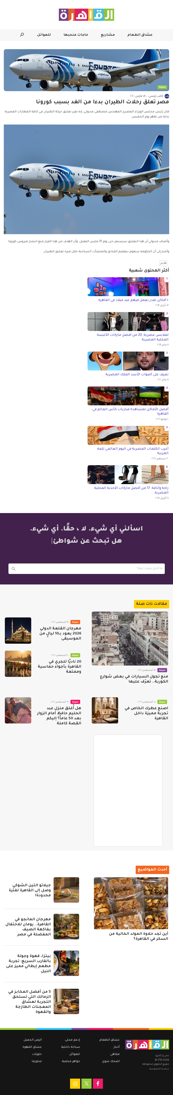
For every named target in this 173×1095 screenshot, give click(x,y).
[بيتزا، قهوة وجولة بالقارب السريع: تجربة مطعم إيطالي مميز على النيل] (66, 963)
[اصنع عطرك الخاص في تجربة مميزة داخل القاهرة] (105, 710)
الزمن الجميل (33, 1040)
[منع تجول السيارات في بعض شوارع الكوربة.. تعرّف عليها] (130, 639)
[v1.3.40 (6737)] (147, 1044)
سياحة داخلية (70, 1047)
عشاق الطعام (140, 35)
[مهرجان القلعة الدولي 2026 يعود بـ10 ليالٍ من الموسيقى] (18, 630)
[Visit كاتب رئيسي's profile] (167, 96)
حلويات (37, 1054)
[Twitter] (86, 1084)
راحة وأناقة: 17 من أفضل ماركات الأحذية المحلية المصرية (131, 490)
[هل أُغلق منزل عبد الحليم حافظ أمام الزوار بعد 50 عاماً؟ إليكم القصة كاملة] (18, 710)
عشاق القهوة (32, 1047)
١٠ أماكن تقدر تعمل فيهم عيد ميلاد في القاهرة (133, 300)
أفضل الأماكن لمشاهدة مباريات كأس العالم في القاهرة (130, 412)
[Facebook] (98, 1084)
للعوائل (44, 35)
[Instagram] (75, 1084)
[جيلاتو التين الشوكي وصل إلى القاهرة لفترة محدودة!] (66, 890)
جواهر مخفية (71, 1061)
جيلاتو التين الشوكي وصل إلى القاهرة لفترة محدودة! (30, 891)
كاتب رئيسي (155, 96)
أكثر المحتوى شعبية (149, 271)
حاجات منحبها (76, 35)
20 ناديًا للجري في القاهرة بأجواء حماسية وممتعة (59, 667)
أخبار (117, 1047)
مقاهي (115, 1054)
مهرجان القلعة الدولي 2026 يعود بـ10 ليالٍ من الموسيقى (60, 634)
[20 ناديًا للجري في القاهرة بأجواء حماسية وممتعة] (18, 664)
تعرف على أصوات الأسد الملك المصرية (137, 375)
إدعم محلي (72, 1040)
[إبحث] (13, 568)
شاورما (37, 1061)
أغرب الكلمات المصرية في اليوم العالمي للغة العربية (133, 451)
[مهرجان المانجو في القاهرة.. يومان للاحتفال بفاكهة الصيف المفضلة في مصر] (66, 926)
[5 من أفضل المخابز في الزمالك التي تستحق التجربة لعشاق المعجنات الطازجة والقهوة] (66, 1001)
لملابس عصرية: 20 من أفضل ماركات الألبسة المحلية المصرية (133, 337)
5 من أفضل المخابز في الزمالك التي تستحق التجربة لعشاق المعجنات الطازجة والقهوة (29, 1002)
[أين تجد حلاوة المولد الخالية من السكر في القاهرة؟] (131, 903)
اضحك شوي (111, 1061)
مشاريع (108, 35)
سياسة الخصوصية (159, 1069)
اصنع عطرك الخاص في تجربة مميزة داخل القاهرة (146, 713)
